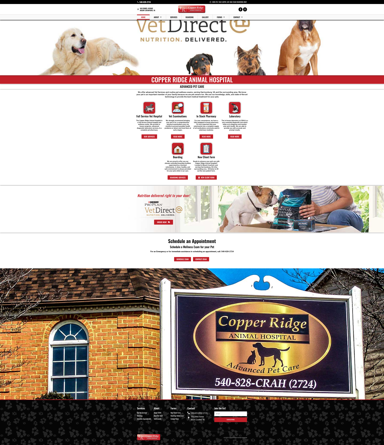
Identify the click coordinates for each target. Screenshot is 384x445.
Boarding (190, 17)
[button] (189, 73)
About (156, 17)
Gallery (205, 17)
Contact (236, 17)
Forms (219, 17)
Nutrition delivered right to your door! (163, 195)
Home (143, 17)
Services (173, 17)
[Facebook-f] (240, 9)
